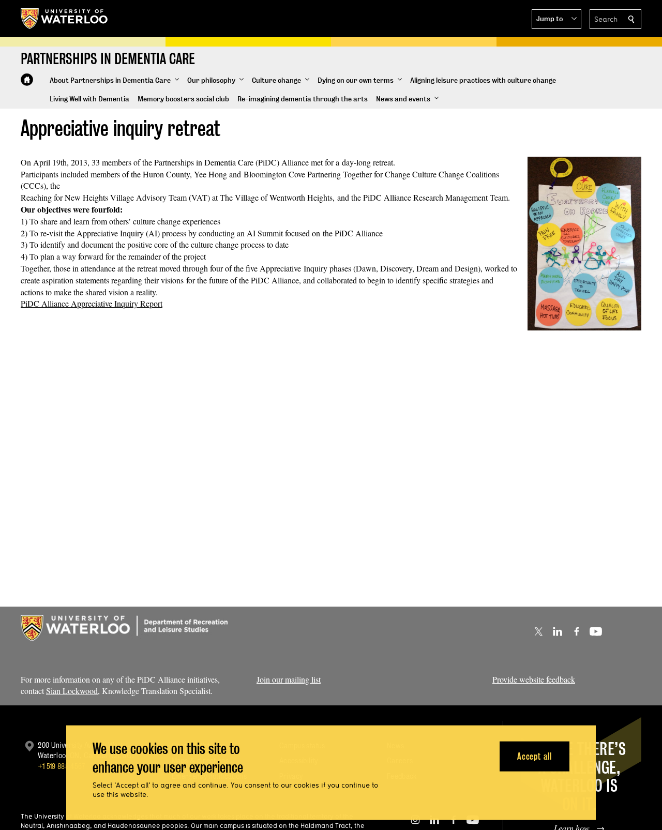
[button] (556, 19)
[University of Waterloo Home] (65, 18)
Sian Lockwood (72, 690)
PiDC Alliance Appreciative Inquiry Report (91, 303)
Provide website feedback (533, 679)
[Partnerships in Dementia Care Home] (27, 79)
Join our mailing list (289, 679)
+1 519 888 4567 (61, 766)
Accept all (534, 755)
